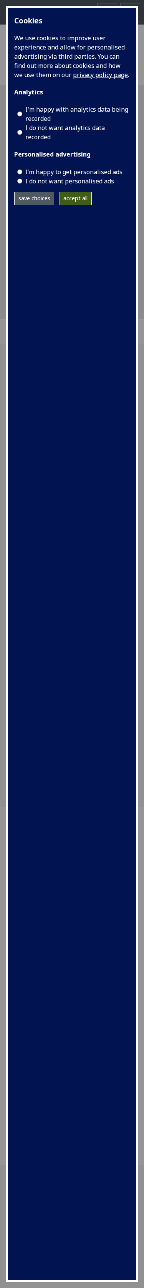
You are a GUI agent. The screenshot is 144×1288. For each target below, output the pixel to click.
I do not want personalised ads (69, 181)
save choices (34, 198)
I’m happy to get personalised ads (73, 172)
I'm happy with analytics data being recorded (76, 114)
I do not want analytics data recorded (65, 132)
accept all (75, 198)
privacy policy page (100, 75)
